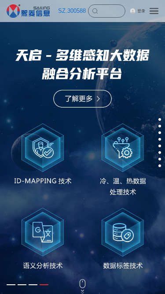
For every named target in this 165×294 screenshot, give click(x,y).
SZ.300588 (72, 10)
